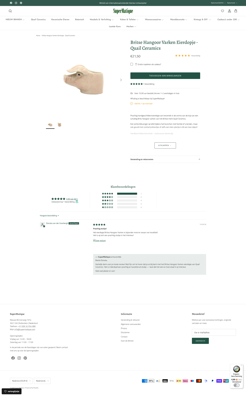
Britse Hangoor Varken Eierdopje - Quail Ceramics (58, 35)
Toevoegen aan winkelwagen (165, 75)
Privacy (124, 328)
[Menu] (241, 365)
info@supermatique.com (24, 329)
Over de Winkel (127, 340)
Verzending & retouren (130, 319)
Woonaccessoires (153, 19)
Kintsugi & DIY (201, 19)
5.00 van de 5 (72, 198)
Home (38, 35)
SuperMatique (19, 388)
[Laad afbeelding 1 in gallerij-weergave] (85, 78)
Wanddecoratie (177, 19)
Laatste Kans (115, 26)
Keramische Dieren (60, 19)
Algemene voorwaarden (131, 324)
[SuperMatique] (123, 11)
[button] (136, 83)
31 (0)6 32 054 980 (27, 326)
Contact (124, 336)
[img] (99, 224)
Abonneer (200, 340)
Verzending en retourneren (141, 159)
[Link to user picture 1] (100, 246)
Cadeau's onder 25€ (227, 19)
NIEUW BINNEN (14, 19)
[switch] (236, 385)
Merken (130, 26)
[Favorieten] (222, 11)
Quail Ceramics (38, 19)
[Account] (229, 11)
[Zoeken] (10, 11)
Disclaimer (125, 332)
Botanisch (79, 19)
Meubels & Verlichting (100, 19)
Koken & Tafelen (128, 19)
